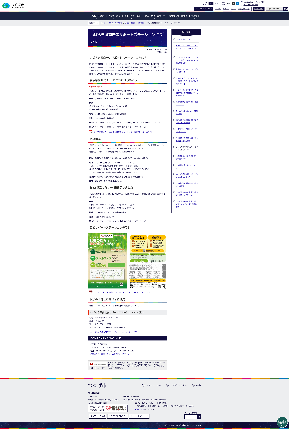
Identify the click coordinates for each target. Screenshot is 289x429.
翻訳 (286, 9)
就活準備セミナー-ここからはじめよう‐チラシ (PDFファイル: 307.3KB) (123, 132)
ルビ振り (261, 2)
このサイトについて (153, 385)
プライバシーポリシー (179, 385)
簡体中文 (226, 9)
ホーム (103, 23)
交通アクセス (96, 416)
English (218, 9)
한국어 (233, 9)
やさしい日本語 (243, 9)
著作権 (198, 385)
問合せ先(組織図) (116, 416)
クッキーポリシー (137, 416)
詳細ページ (139, 409)
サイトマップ (258, 9)
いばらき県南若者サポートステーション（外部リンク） (115, 332)
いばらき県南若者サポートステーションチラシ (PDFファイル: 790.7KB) (123, 292)
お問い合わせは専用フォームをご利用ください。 (110, 354)
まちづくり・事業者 (115, 23)
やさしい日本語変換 (251, 5)
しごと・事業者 (130, 23)
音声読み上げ (248, 2)
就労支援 (141, 23)
